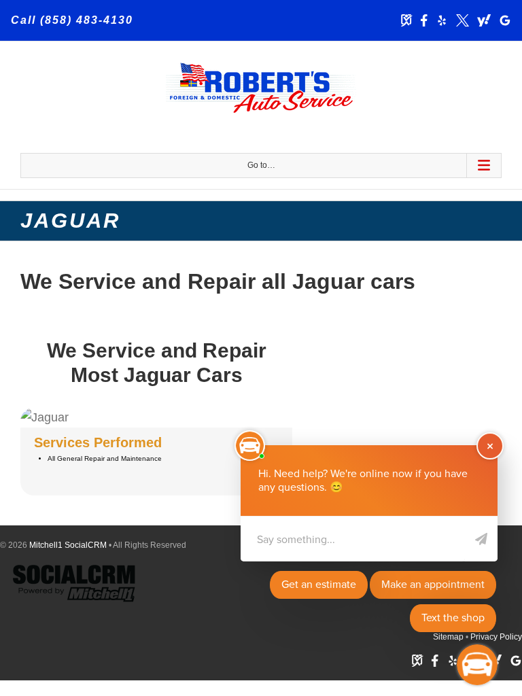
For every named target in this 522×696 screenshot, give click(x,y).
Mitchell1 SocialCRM (68, 545)
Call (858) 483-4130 (72, 20)
